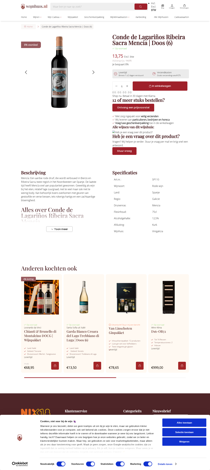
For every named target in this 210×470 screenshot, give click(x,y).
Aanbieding (141, 17)
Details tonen (165, 464)
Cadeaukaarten (181, 17)
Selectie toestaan (184, 432)
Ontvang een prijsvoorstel (133, 107)
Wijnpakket (73, 17)
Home (24, 17)
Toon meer (61, 229)
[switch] (90, 463)
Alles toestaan (184, 422)
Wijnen (36, 17)
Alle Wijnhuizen (161, 17)
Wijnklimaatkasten (118, 17)
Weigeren (184, 441)
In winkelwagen (161, 86)
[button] (26, 72)
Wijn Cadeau (53, 17)
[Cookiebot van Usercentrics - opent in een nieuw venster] (19, 464)
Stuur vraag (124, 151)
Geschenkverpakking (94, 17)
